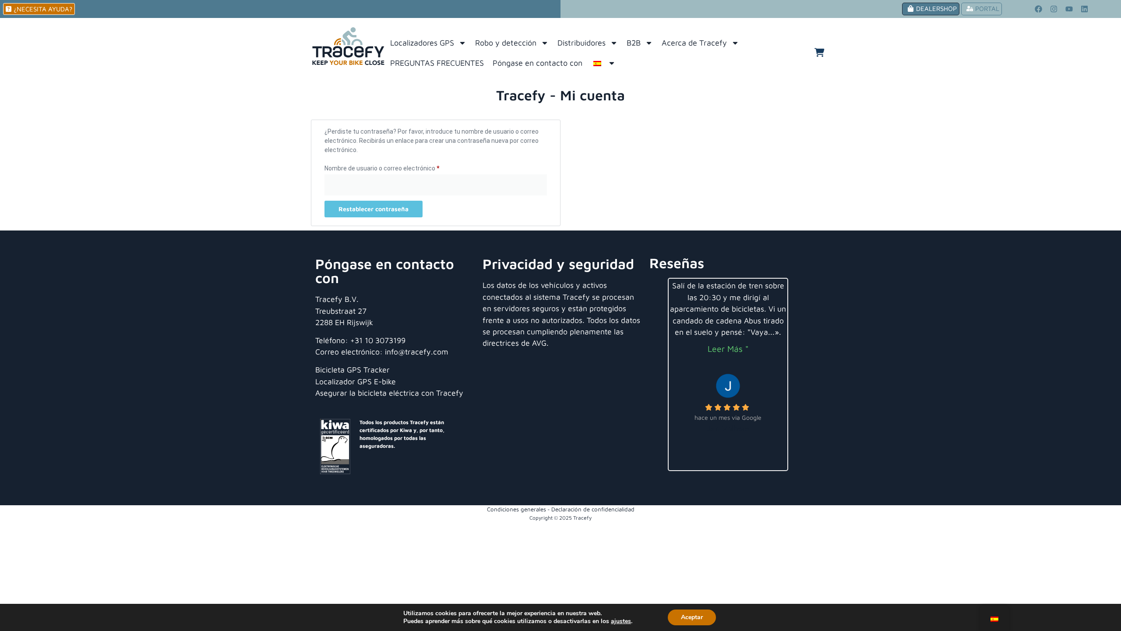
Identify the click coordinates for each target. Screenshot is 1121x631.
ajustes (621, 621)
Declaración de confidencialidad (593, 509)
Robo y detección (505, 42)
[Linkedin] (1084, 9)
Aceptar (692, 617)
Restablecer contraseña (373, 209)
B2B (634, 42)
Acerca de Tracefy (694, 42)
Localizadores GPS (422, 42)
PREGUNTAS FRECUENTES (437, 62)
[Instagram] (1053, 9)
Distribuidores (581, 42)
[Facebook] (1038, 9)
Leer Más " (728, 349)
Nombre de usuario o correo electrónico (396, 167)
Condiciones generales (516, 509)
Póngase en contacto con (537, 62)
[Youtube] (1068, 9)
